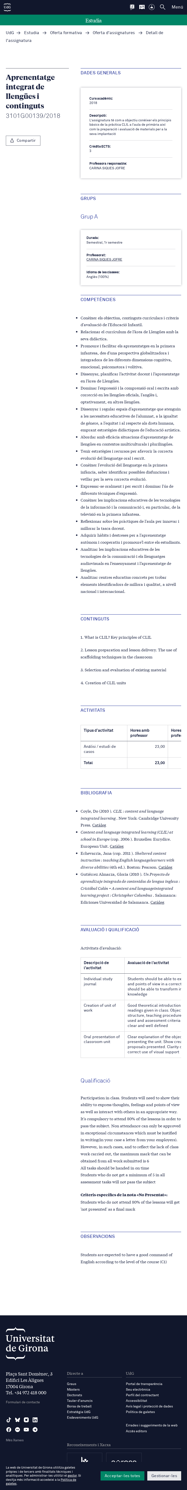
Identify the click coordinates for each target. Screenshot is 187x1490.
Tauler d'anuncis (80, 1401)
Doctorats (74, 1395)
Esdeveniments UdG (82, 1417)
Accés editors (136, 1431)
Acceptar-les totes (122, 1476)
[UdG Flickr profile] (17, 1430)
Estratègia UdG (79, 1412)
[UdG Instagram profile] (26, 1420)
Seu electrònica (138, 1389)
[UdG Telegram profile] (35, 1430)
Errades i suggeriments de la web (152, 1425)
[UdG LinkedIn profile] (35, 1420)
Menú (177, 7)
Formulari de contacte (23, 1402)
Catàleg (99, 824)
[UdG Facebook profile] (9, 1430)
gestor (72, 1475)
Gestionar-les (164, 1476)
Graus (71, 1384)
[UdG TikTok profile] (9, 1420)
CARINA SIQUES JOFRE (104, 259)
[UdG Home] (7, 7)
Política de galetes (140, 1412)
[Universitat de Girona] (30, 1345)
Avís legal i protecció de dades (149, 1406)
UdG (10, 33)
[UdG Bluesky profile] (17, 1420)
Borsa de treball (79, 1406)
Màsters (73, 1389)
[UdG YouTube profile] (26, 1430)
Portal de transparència (144, 1384)
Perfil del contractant (142, 1395)
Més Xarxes (15, 1440)
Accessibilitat (136, 1401)
